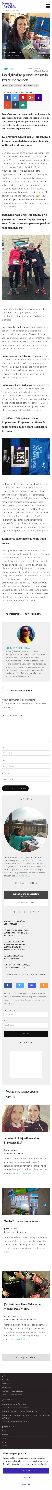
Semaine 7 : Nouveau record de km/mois (15, 1408)
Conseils (43, 52)
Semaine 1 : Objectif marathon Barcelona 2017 (22, 1140)
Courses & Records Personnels (12, 1395)
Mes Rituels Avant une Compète (12, 1391)
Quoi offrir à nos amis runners (22, 1221)
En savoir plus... (23, 876)
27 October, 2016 (13, 1316)
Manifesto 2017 (7, 1387)
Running (44, 56)
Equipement (10, 1232)
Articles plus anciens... (26, 1357)
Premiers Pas (6, 1383)
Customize (26, 1477)
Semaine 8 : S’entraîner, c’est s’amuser (14, 1404)
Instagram (5, 1434)
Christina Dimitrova (18, 648)
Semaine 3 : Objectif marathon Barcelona (15, 1421)
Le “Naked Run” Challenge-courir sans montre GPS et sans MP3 (17, 933)
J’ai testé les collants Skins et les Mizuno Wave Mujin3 (22, 1306)
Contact (4, 1446)
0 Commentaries (14, 56)
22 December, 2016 (14, 1229)
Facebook (5, 1431)
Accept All (26, 1471)
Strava (4, 1442)
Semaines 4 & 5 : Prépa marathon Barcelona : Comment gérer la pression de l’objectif (26, 1416)
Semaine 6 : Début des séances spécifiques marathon (19, 1411)
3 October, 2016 (13, 52)
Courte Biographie (8, 1380)
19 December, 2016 (14, 1150)
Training (20, 1153)
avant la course (13, 86)
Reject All (26, 1484)
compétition (31, 86)
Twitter (4, 1438)
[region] (26, 1469)
